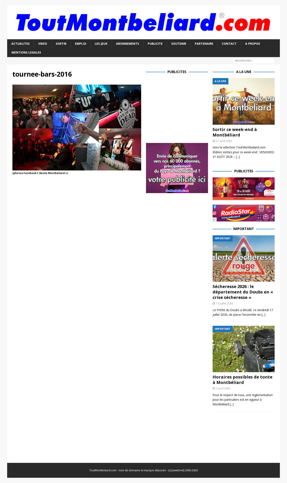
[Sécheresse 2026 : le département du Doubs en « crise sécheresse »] (244, 258)
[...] (238, 157)
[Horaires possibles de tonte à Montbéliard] (244, 349)
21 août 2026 (224, 141)
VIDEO (42, 44)
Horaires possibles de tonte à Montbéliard (243, 379)
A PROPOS (252, 44)
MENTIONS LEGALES (26, 52)
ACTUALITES (20, 44)
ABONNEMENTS (127, 44)
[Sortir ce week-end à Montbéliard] (244, 101)
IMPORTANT (243, 228)
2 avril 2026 (223, 388)
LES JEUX (101, 44)
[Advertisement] (181, 107)
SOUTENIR (178, 44)
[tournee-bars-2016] (76, 168)
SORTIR (61, 44)
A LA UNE (243, 71)
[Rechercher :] (254, 60)
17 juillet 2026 (224, 303)
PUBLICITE (155, 44)
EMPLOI (80, 44)
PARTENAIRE (204, 44)
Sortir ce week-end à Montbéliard (235, 132)
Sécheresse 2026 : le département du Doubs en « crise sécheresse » (243, 292)
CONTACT (229, 44)
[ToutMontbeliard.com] (143, 37)
